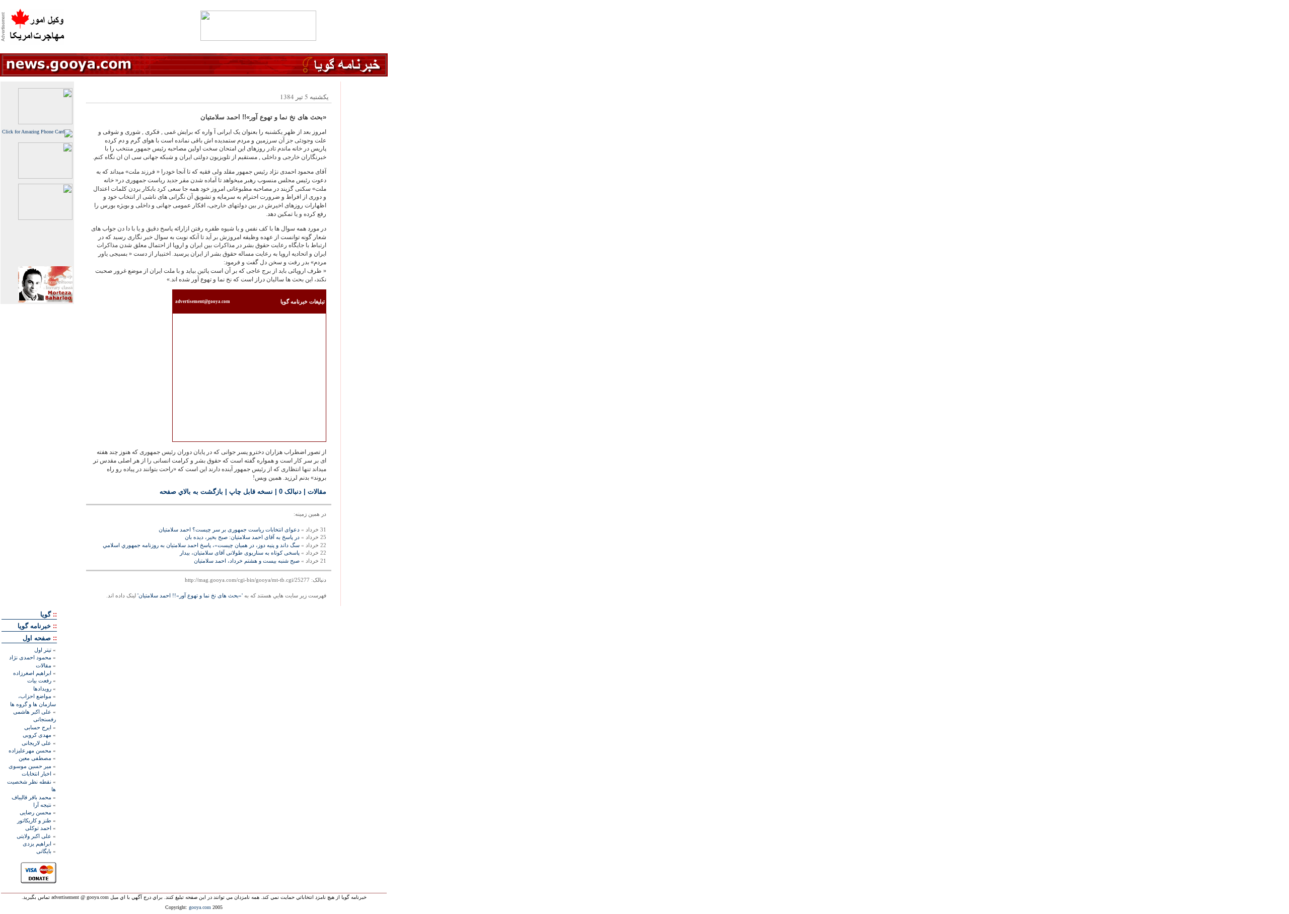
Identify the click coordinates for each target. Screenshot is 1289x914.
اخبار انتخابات (36, 774)
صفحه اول (37, 638)
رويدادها (42, 689)
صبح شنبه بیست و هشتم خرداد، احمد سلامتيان (247, 561)
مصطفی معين (35, 758)
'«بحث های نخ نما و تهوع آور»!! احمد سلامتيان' (190, 595)
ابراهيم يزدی (37, 844)
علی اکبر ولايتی (34, 836)
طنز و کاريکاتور (34, 820)
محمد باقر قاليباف (31, 797)
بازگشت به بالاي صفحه (191, 491)
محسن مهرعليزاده (30, 750)
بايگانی (43, 851)
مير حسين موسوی (30, 766)
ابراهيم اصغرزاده (32, 673)
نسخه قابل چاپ (251, 491)
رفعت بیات (39, 680)
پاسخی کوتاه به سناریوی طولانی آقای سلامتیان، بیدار (240, 553)
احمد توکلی (38, 828)
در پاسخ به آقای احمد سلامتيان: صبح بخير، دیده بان (242, 537)
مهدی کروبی (37, 735)
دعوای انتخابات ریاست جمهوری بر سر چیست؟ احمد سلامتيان (229, 529)
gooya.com (200, 907)
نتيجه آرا (42, 805)
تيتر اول (42, 650)
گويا (45, 614)
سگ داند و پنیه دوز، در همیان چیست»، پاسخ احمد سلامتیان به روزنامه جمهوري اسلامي (201, 545)
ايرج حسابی (37, 727)
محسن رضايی (35, 812)
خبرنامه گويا (34, 626)
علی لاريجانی (36, 743)
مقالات (317, 491)
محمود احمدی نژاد (30, 657)
